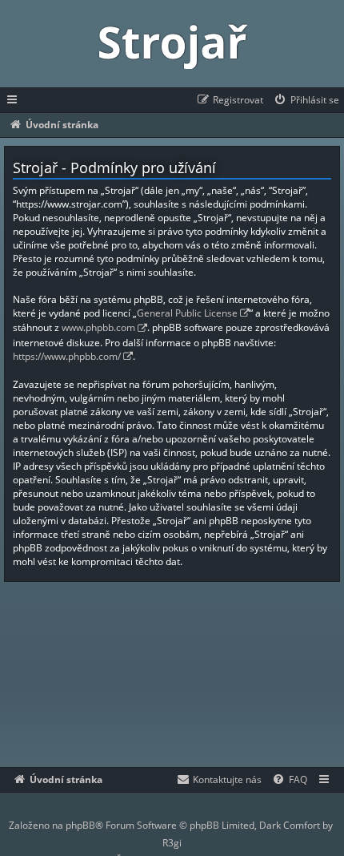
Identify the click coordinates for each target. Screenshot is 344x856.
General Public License (187, 313)
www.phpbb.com (98, 327)
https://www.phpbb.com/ (67, 356)
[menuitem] (306, 100)
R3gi (172, 843)
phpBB (80, 825)
